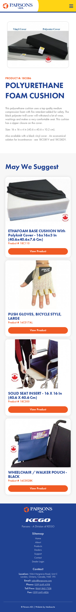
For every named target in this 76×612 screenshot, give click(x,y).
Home (38, 538)
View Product (38, 251)
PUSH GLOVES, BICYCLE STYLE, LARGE (35, 316)
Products (38, 546)
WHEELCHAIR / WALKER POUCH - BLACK (37, 474)
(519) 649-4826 (41, 592)
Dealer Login (38, 561)
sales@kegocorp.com (42, 580)
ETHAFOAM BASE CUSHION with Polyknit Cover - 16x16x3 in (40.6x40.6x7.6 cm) (36, 235)
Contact (38, 557)
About (38, 542)
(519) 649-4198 (42, 584)
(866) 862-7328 (43, 588)
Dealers (38, 549)
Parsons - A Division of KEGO (38, 526)
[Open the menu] (71, 6)
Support (38, 553)
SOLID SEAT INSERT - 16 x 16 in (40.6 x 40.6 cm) (35, 395)
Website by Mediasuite (45, 606)
